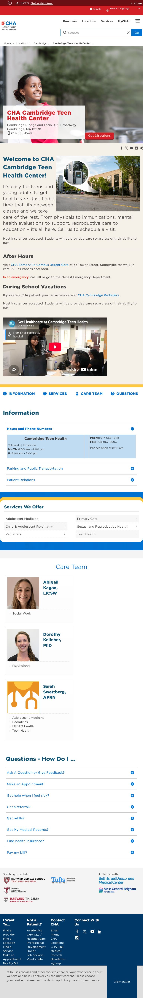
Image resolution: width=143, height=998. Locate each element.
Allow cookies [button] (122, 981)
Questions (126, 394)
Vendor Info (35, 959)
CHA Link (57, 946)
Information (21, 394)
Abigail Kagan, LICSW (50, 587)
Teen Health (86, 534)
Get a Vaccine (42, 3)
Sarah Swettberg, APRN (54, 692)
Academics (34, 930)
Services (57, 394)
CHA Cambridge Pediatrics (98, 295)
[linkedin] (100, 931)
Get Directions (99, 135)
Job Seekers (35, 955)
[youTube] (92, 931)
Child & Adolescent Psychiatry (29, 526)
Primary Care (87, 518)
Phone (55, 934)
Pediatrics (13, 534)
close (138, 3)
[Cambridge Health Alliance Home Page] (9, 27)
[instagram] (77, 937)
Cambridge (40, 43)
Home (7, 43)
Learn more (91, 980)
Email (54, 930)
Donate (97, 8)
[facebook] (77, 931)
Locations (22, 43)
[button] (140, 968)
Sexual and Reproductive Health (102, 526)
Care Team (91, 394)
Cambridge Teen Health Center (71, 43)
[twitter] (85, 931)
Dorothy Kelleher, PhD (52, 639)
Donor (31, 951)
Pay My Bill (10, 963)
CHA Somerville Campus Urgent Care (40, 264)
